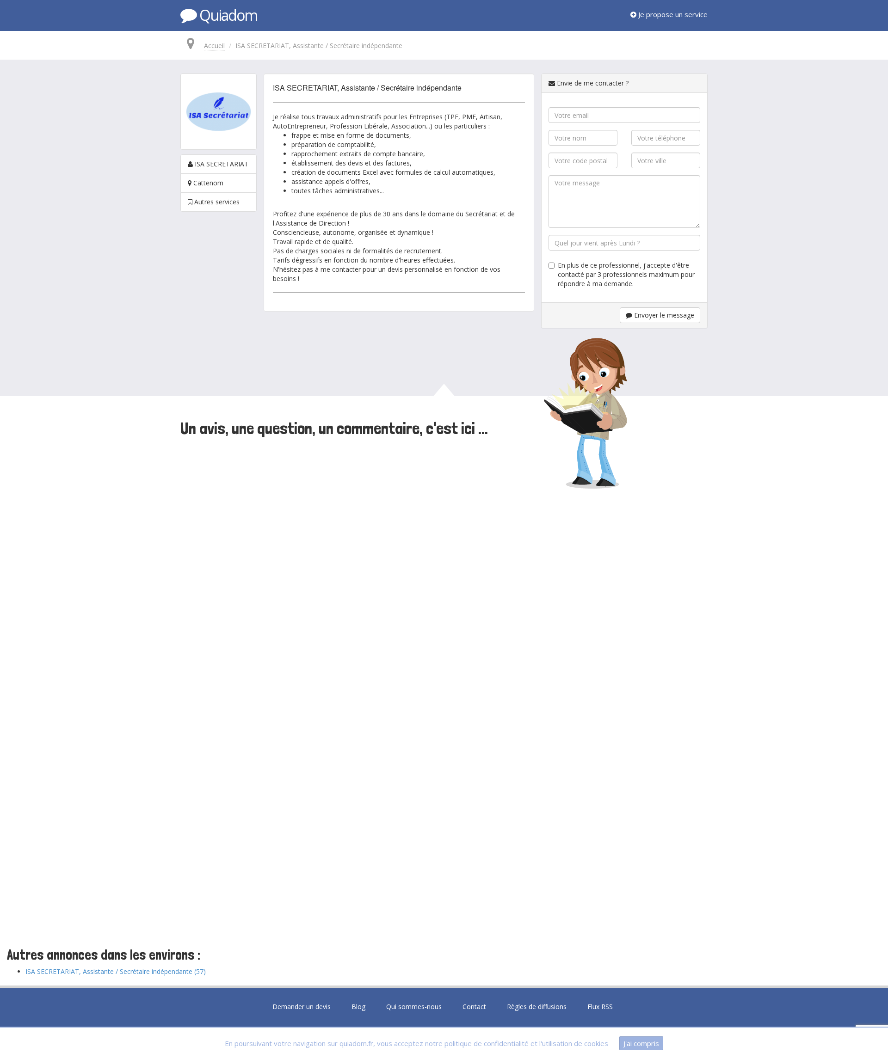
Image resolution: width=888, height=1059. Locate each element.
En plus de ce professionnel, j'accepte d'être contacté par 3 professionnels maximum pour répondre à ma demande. (626, 274)
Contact (474, 1006)
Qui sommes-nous (414, 1006)
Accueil (214, 45)
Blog (358, 1006)
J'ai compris (641, 1043)
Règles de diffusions (537, 1006)
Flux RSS (600, 1006)
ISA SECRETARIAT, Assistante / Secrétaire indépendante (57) (115, 971)
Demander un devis (301, 1006)
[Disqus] (444, 567)
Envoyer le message (663, 315)
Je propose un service (672, 14)
